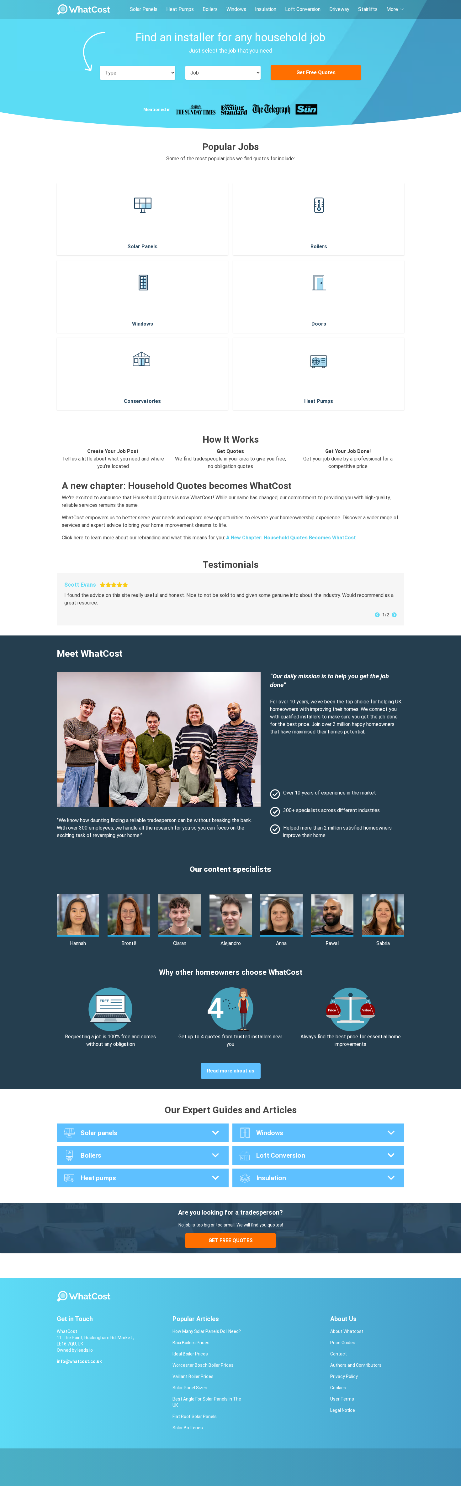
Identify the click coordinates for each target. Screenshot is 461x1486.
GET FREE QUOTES (231, 1240)
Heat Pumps (180, 9)
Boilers (210, 9)
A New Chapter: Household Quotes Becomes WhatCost (291, 538)
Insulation (265, 9)
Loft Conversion (303, 9)
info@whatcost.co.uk (79, 1361)
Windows (236, 9)
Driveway (339, 9)
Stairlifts (368, 9)
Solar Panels (143, 9)
